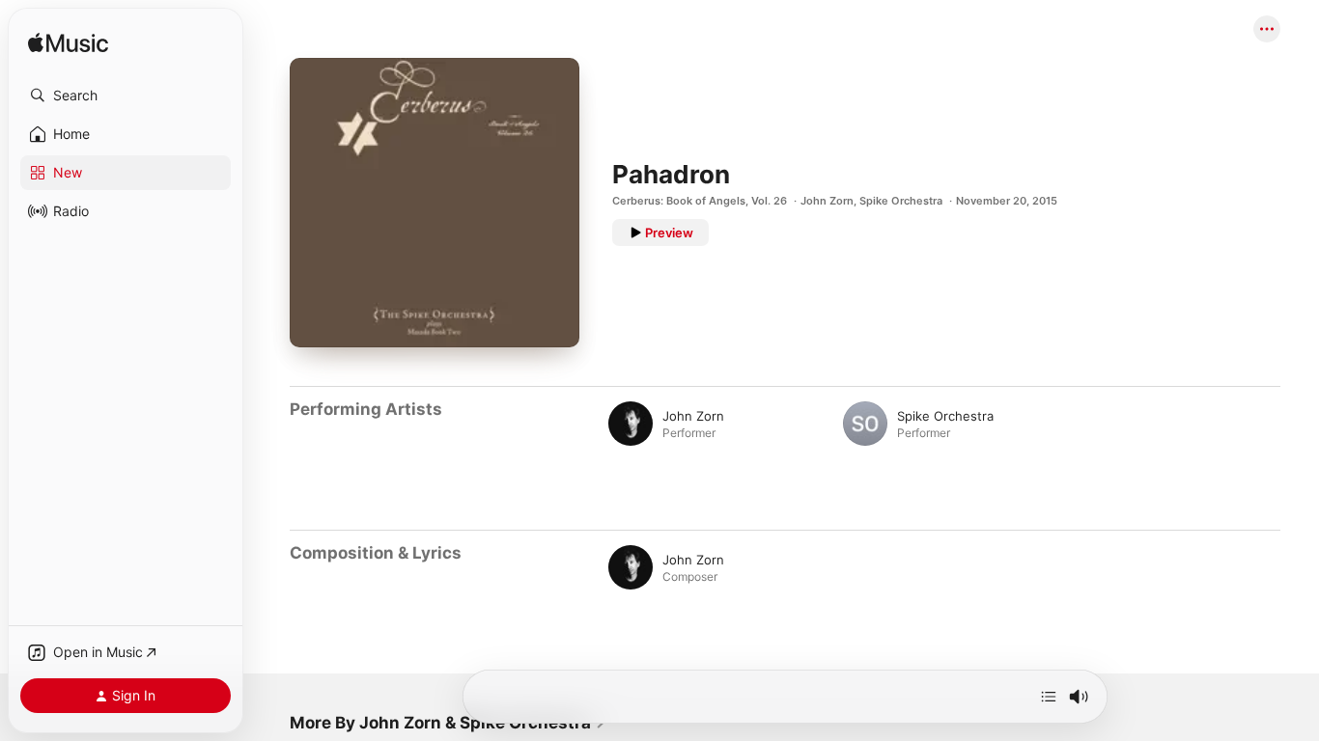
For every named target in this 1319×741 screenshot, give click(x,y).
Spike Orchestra (900, 200)
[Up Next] (1048, 696)
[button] (125, 95)
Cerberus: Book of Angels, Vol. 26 (699, 200)
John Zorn (827, 200)
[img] (68, 44)
